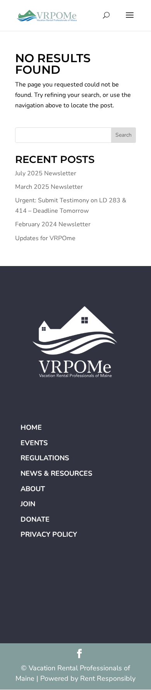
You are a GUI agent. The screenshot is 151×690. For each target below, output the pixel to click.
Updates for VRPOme (45, 238)
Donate (35, 519)
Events (34, 443)
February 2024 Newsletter (53, 224)
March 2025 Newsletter (49, 187)
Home (31, 427)
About (33, 488)
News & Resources (56, 473)
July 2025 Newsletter (45, 173)
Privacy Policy (49, 534)
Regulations (45, 458)
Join (28, 504)
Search (123, 135)
